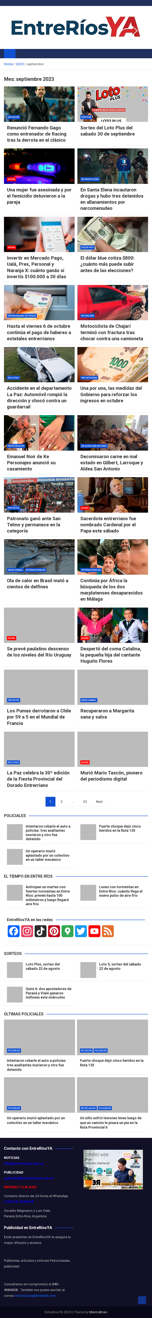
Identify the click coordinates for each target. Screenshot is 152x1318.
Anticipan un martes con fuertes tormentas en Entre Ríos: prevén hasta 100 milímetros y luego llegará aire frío (48, 895)
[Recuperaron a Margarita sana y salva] (112, 687)
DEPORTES (13, 117)
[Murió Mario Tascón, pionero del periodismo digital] (112, 749)
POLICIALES (14, 1050)
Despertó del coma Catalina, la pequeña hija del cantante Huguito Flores (110, 655)
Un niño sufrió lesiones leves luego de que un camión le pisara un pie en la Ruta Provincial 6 (111, 1122)
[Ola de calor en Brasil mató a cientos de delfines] (39, 557)
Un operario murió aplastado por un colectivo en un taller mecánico (47, 855)
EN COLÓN (86, 1050)
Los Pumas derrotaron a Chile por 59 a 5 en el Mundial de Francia (39, 717)
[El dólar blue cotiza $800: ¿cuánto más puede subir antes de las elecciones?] (112, 234)
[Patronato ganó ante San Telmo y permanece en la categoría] (39, 495)
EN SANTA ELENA (90, 179)
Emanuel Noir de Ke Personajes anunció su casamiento (31, 463)
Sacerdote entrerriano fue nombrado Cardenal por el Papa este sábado (108, 525)
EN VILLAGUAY (88, 1108)
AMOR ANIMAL (15, 570)
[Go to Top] (142, 1300)
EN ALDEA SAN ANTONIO (94, 446)
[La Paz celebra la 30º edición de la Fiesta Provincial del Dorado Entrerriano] (39, 749)
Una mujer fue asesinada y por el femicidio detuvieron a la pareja (39, 196)
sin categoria (89, 378)
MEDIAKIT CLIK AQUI (20, 1187)
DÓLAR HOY (87, 247)
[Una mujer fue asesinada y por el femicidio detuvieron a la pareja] (39, 166)
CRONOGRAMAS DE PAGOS (22, 315)
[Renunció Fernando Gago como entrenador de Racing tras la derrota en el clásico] (39, 104)
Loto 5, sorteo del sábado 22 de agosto (120, 966)
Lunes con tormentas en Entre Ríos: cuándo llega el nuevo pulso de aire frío (120, 891)
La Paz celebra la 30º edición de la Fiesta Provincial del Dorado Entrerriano (38, 779)
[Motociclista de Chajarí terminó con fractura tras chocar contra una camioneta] (112, 302)
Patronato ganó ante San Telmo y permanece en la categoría (34, 525)
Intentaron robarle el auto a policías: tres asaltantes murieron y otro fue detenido (48, 832)
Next (99, 802)
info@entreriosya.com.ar (24, 1163)
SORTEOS (86, 117)
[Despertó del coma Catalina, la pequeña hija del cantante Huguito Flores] (112, 625)
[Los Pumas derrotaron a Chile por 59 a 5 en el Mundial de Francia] (39, 687)
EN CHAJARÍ (87, 315)
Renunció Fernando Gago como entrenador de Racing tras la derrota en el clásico (36, 134)
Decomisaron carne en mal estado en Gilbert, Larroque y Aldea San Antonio (111, 463)
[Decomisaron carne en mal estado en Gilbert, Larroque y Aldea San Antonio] (112, 433)
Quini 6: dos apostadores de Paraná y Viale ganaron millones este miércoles (48, 993)
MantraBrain (98, 1312)
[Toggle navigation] (20, 53)
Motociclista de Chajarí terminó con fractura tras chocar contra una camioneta (111, 332)
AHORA (11, 179)
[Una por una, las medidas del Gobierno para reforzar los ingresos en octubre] (112, 364)
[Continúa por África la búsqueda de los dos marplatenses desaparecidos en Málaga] (112, 557)
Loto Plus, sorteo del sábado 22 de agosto (43, 966)
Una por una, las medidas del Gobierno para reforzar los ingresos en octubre (111, 394)
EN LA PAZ (13, 378)
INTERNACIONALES (35, 570)
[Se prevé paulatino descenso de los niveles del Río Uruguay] (39, 625)
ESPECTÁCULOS (16, 446)
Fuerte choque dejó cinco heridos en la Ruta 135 (120, 828)
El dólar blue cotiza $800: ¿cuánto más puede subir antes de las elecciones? (107, 264)
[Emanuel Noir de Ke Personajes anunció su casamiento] (39, 433)
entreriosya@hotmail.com (35, 1296)
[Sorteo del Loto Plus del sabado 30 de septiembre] (112, 104)
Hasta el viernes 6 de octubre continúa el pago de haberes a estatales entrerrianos (39, 332)
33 (85, 802)
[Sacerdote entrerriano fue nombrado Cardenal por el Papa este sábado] (112, 495)
